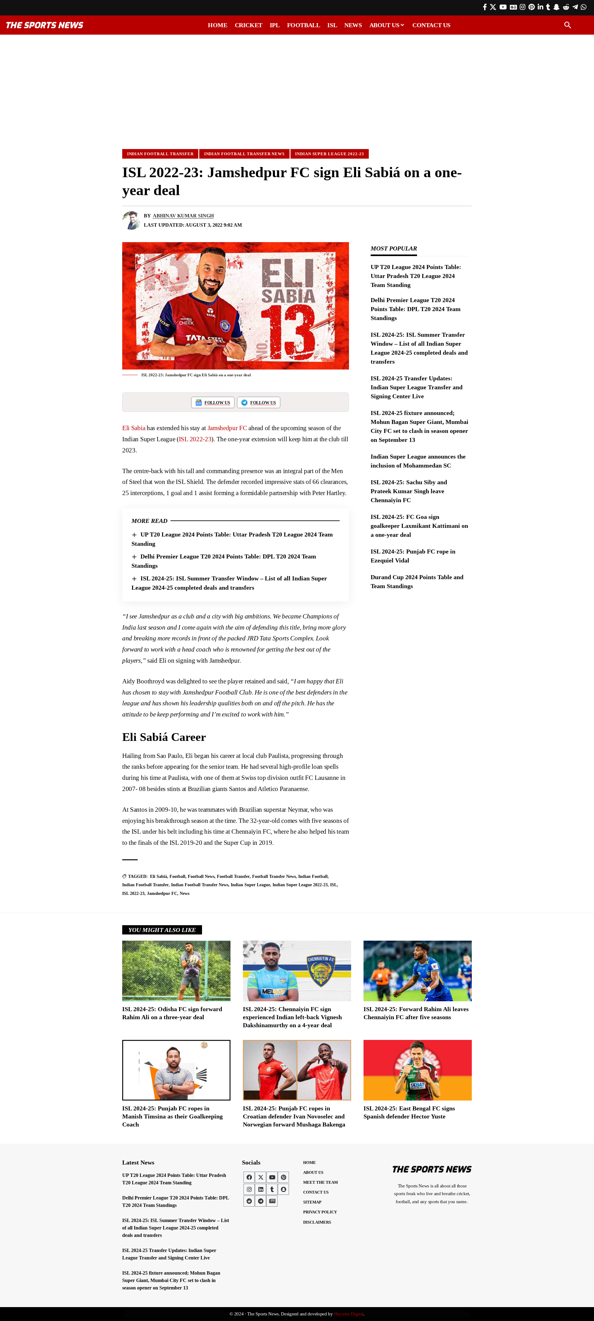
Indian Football (313, 876)
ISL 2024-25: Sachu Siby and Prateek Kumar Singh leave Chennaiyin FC (409, 491)
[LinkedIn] (540, 7)
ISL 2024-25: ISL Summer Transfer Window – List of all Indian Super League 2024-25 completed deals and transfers (175, 1228)
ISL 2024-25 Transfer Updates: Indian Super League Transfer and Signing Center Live (417, 387)
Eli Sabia (133, 428)
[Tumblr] (548, 7)
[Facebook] (485, 7)
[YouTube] (503, 7)
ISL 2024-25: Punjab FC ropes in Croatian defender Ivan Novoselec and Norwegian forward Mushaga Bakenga (294, 1116)
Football (177, 876)
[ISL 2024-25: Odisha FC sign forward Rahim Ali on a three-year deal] (176, 971)
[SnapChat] (556, 7)
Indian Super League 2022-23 (329, 154)
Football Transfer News (274, 876)
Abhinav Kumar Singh (183, 215)
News (184, 893)
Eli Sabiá (158, 876)
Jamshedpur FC (227, 428)
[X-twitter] (260, 1177)
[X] (493, 7)
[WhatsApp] (583, 7)
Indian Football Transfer (160, 154)
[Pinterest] (531, 7)
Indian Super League (250, 885)
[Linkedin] (260, 1189)
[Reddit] (566, 7)
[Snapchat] (283, 1189)
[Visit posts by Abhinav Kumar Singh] (131, 220)
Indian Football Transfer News (244, 154)
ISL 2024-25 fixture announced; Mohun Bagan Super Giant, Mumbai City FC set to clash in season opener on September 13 (171, 1280)
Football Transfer (233, 876)
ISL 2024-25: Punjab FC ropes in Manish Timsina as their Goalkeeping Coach (172, 1116)
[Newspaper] (272, 1201)
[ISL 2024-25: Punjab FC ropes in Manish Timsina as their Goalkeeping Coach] (176, 1070)
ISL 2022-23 (195, 439)
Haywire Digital (349, 1313)
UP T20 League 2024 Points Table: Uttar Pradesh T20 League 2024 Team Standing (416, 275)
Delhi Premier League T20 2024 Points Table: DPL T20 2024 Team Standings (416, 309)
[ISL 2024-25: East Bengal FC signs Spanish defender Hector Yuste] (418, 1070)
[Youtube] (272, 1177)
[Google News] (513, 7)
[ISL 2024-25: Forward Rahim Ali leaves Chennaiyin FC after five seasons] (418, 971)
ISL (333, 885)
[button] (567, 25)
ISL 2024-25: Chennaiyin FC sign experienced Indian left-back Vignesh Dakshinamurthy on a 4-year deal (292, 1017)
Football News (201, 876)
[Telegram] (575, 7)
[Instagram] (522, 7)
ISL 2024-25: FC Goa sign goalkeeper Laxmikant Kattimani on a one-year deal (419, 525)
